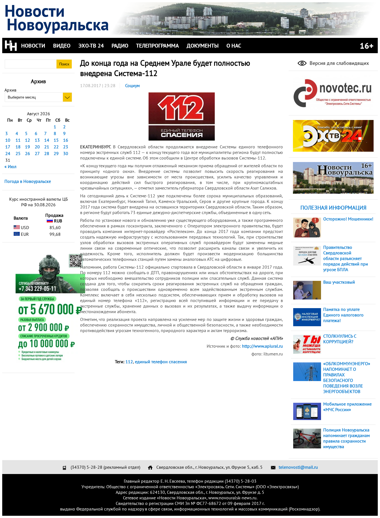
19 (27, 146)
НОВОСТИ (33, 45)
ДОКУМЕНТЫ (203, 45)
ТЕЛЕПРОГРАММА (157, 45)
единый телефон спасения (161, 361)
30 (65, 153)
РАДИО (120, 45)
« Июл (10, 166)
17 (7, 146)
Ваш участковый (339, 282)
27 (37, 153)
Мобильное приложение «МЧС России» (347, 406)
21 (46, 146)
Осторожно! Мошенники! (348, 219)
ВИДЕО (61, 45)
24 (7, 153)
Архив (10, 90)
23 (65, 146)
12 (27, 140)
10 (7, 140)
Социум (132, 85)
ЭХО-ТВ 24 (91, 45)
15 (56, 140)
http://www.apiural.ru (262, 346)
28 (46, 153)
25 (18, 153)
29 (56, 153)
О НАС (233, 45)
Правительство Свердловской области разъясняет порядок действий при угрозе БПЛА (345, 258)
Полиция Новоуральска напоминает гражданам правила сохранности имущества (346, 438)
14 (46, 140)
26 (27, 153)
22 (56, 146)
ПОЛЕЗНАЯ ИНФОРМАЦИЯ (333, 207)
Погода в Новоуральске (27, 181)
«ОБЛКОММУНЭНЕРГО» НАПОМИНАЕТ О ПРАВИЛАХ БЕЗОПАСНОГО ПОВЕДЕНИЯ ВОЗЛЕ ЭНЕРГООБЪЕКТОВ (346, 377)
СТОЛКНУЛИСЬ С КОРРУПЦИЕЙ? (339, 338)
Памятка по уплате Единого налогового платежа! (343, 314)
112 (129, 361)
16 (65, 140)
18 (18, 146)
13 (37, 140)
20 (37, 146)
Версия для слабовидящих (338, 63)
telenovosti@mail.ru (298, 467)
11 (18, 140)
